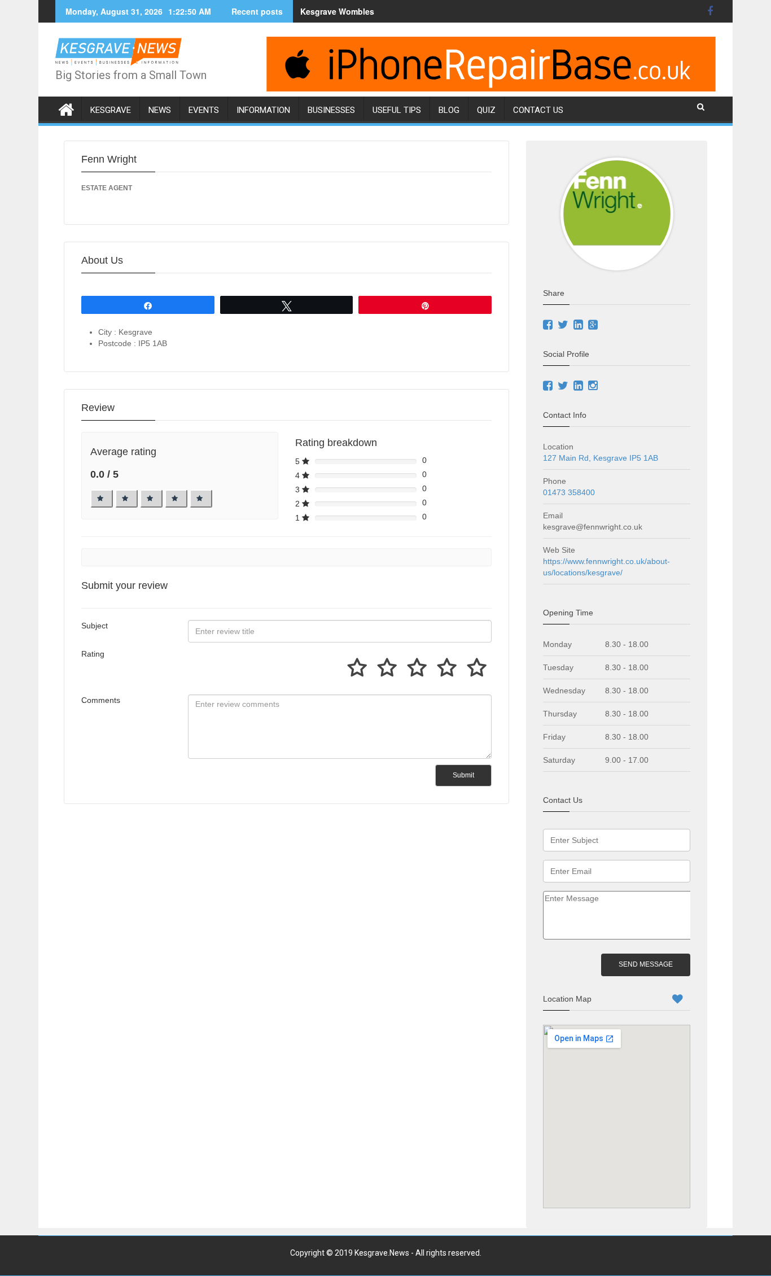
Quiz (486, 110)
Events (204, 110)
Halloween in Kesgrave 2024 (354, 11)
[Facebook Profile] (550, 386)
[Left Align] (101, 499)
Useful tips (397, 110)
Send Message (646, 964)
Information (263, 110)
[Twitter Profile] (564, 386)
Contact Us (538, 110)
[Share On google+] (594, 325)
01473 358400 (569, 492)
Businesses (331, 110)
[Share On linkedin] (579, 325)
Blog (449, 110)
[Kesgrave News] (66, 107)
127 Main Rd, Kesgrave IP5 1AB (600, 457)
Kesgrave (110, 110)
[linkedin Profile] (579, 386)
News (159, 110)
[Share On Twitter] (564, 325)
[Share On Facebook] (549, 325)
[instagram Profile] (594, 386)
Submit (463, 775)
